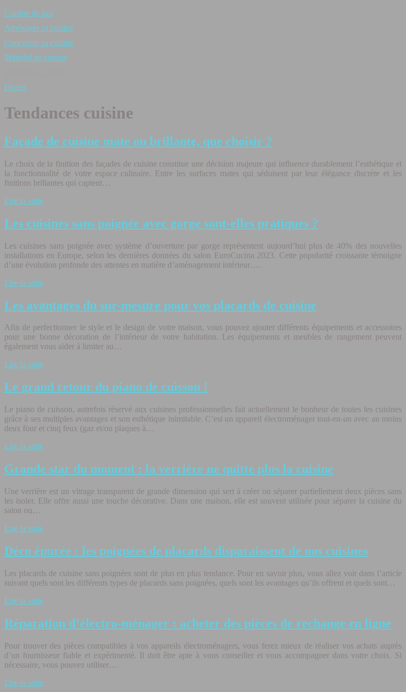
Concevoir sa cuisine (38, 42)
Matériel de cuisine (35, 57)
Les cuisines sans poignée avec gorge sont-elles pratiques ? (161, 223)
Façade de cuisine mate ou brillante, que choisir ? (138, 141)
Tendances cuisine (34, 72)
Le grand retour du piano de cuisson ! (106, 387)
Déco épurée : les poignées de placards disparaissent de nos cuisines (186, 551)
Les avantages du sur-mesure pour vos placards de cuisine (160, 305)
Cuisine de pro (28, 12)
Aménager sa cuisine (38, 27)
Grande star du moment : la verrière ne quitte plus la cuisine (169, 469)
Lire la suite (23, 200)
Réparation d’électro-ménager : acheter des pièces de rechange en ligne (197, 623)
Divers (15, 87)
